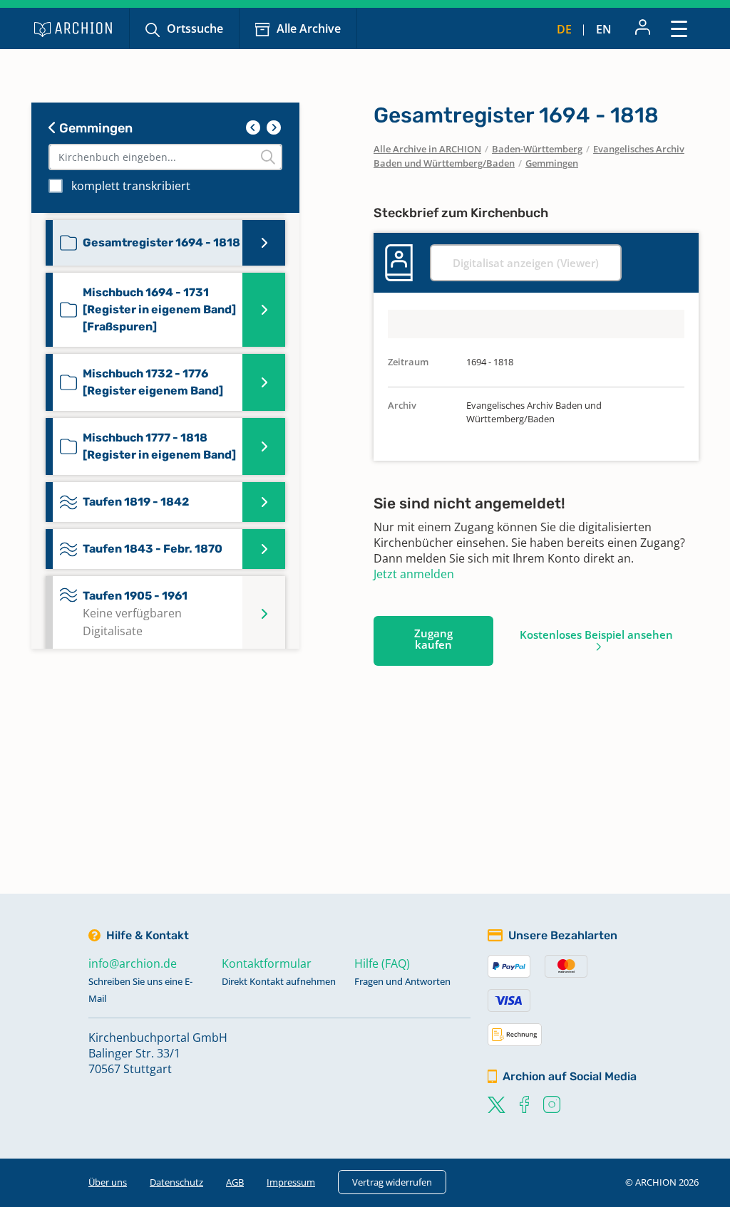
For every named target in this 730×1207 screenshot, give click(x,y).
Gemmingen (94, 128)
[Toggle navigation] (679, 28)
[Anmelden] (642, 28)
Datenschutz (176, 1182)
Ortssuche (195, 28)
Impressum (291, 1182)
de (564, 29)
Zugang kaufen (433, 639)
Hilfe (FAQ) (382, 963)
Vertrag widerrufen (392, 1182)
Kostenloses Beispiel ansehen (596, 634)
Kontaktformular (267, 963)
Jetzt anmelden (414, 574)
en (604, 29)
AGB (235, 1182)
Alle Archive (309, 28)
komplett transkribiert (130, 186)
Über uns (107, 1182)
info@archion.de (132, 963)
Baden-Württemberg (537, 148)
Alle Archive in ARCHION (427, 148)
